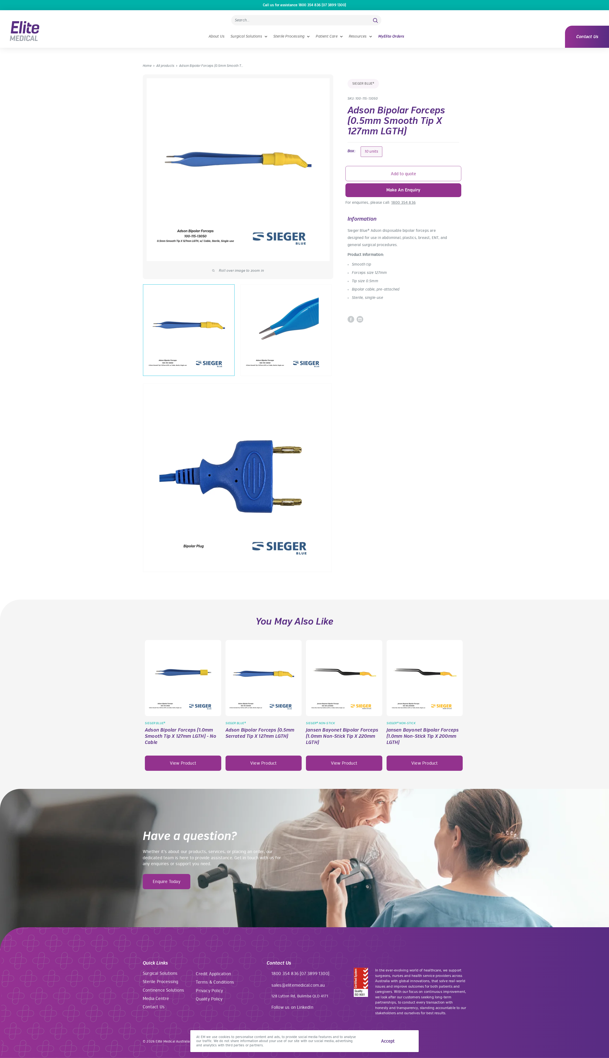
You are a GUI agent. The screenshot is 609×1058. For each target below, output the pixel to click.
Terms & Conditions (215, 982)
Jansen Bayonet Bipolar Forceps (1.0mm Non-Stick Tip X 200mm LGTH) (423, 736)
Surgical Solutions (246, 36)
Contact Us (587, 36)
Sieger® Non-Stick (320, 723)
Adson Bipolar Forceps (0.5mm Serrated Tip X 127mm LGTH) (260, 733)
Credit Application (213, 973)
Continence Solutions (163, 990)
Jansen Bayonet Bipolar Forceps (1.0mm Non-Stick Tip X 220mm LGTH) (342, 736)
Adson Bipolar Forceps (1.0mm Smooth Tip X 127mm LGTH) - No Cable (180, 736)
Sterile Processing (289, 36)
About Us (217, 36)
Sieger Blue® (363, 84)
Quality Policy (209, 999)
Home (147, 66)
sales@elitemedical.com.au (298, 985)
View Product (183, 763)
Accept (388, 1041)
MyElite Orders (391, 36)
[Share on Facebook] (351, 319)
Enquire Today (166, 881)
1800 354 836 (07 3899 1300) (300, 973)
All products (165, 66)
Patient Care (326, 36)
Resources (358, 36)
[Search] (375, 20)
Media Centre (156, 998)
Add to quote (403, 173)
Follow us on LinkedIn (292, 1007)
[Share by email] (360, 319)
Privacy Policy (209, 990)
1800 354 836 (403, 202)
